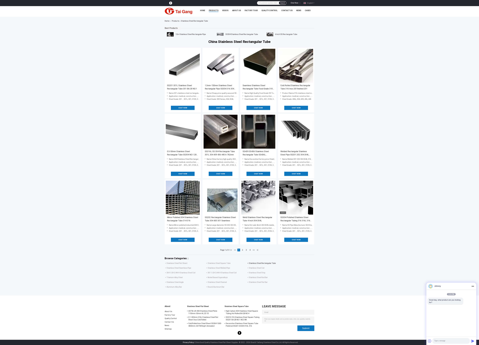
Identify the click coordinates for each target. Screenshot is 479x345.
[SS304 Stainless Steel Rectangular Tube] (220, 34)
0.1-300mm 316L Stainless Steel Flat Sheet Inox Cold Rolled (203, 318)
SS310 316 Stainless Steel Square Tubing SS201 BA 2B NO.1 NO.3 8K (242, 318)
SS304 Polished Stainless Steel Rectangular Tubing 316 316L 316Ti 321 (296, 219)
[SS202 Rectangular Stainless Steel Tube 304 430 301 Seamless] (221, 198)
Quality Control (269, 10)
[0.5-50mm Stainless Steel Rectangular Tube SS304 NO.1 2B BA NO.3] (183, 132)
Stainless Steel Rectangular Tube (262, 263)
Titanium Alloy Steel (175, 277)
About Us (236, 10)
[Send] (473, 341)
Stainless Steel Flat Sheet (177, 263)
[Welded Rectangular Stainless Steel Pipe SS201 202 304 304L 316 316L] (296, 132)
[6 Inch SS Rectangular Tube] (270, 34)
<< (235, 250)
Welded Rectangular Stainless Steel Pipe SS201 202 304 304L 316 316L (294, 153)
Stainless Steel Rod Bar (258, 277)
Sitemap (168, 329)
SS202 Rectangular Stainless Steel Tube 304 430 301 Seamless (220, 219)
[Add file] (429, 341)
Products (213, 10)
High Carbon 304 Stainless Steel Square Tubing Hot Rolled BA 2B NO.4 (242, 312)
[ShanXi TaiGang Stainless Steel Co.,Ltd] (178, 11)
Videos (225, 10)
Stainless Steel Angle (175, 282)
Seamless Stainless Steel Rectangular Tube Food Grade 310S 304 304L (258, 87)
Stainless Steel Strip (257, 273)
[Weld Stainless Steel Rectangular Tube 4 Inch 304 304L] (258, 198)
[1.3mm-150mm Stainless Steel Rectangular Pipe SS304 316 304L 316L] (221, 66)
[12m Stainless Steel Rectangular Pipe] (170, 34)
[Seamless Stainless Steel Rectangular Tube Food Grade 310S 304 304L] (258, 66)
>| (257, 250)
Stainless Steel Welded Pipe (219, 268)
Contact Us (287, 10)
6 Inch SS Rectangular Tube (286, 34)
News (298, 10)
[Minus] (472, 286)
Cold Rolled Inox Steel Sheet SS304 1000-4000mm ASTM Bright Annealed (205, 324)
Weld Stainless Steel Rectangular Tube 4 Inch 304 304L (257, 219)
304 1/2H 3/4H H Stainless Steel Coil (181, 273)
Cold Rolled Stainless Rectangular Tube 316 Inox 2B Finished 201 (295, 87)
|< (231, 250)
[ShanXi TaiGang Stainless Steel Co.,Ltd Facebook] (170, 3)
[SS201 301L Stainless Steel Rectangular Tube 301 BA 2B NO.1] (183, 66)
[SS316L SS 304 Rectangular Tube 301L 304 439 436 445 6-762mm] (221, 132)
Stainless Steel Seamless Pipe (179, 268)
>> (254, 250)
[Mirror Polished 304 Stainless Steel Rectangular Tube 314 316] (183, 198)
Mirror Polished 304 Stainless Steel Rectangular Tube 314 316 (182, 219)
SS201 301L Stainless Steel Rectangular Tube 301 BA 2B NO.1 (182, 87)
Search (282, 3)
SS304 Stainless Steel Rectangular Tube (241, 34)
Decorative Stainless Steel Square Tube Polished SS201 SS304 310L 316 (242, 324)
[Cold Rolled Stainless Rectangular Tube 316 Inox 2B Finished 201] (296, 66)
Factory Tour (251, 10)
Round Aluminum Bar (216, 287)
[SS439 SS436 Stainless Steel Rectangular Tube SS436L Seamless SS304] (258, 132)
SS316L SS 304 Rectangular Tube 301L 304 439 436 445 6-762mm (220, 153)
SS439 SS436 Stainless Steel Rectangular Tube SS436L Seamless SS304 (256, 153)
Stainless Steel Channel (217, 282)
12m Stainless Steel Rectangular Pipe (191, 34)
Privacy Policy (188, 342)
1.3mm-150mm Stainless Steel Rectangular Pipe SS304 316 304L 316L (220, 87)
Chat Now (294, 3)
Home (202, 10)
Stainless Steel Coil (256, 268)
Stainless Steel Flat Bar (258, 282)
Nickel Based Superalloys (218, 277)
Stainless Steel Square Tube (219, 263)
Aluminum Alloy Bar (174, 287)
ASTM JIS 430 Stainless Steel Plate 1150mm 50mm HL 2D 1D (202, 312)
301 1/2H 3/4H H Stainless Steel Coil (222, 273)
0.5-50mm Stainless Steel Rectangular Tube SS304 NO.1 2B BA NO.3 (181, 153)
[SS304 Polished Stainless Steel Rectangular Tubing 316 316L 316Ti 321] (296, 198)
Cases (307, 10)
